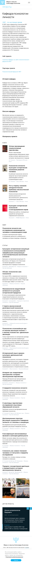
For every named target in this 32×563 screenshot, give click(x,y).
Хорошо (16, 560)
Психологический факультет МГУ (11, 71)
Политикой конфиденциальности (14, 557)
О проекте (27, 547)
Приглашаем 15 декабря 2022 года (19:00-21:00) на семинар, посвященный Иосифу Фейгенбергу (16, 527)
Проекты (6, 7)
